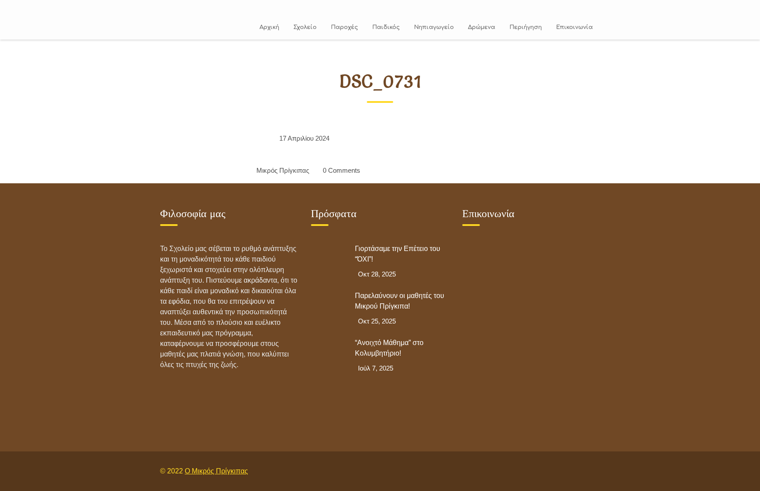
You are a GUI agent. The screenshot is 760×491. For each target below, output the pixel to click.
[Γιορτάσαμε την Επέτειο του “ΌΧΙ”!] (328, 261)
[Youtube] (591, 471)
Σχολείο (305, 27)
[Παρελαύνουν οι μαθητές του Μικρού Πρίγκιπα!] (328, 308)
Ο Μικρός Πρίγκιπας (216, 471)
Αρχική (269, 27)
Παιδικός (386, 27)
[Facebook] (570, 471)
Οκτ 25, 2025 (377, 321)
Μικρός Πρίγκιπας (282, 170)
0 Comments (341, 170)
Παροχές (344, 27)
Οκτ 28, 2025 (377, 274)
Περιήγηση (525, 27)
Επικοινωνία (574, 27)
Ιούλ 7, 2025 (375, 368)
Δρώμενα (481, 27)
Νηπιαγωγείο (434, 27)
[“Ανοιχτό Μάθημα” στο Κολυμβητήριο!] (328, 355)
